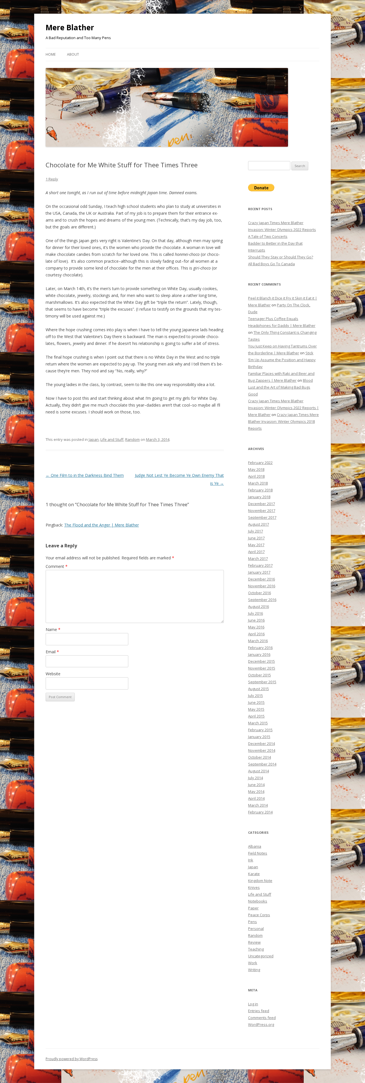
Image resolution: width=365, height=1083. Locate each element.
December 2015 (261, 661)
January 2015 (259, 736)
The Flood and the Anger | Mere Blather (101, 525)
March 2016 (258, 640)
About (73, 54)
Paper (253, 908)
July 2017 (255, 531)
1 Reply (52, 179)
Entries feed (258, 1010)
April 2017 (256, 551)
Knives (254, 887)
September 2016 (262, 599)
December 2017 (261, 503)
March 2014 (258, 805)
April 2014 (256, 798)
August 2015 (258, 688)
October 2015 (259, 675)
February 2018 (260, 490)
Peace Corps (259, 914)
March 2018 (258, 483)
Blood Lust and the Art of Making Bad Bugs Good (280, 387)
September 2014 (262, 764)
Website (53, 673)
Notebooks (257, 901)
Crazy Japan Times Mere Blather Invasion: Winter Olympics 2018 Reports (283, 421)
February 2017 (260, 565)
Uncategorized (260, 956)
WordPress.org (261, 1024)
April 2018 (256, 476)
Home (51, 54)
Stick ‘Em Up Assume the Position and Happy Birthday (282, 359)
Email (52, 651)
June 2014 (256, 784)
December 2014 (261, 743)
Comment (57, 566)
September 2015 (262, 681)
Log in (253, 1003)
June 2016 (256, 620)
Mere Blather (70, 27)
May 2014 (256, 791)
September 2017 (262, 517)
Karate (254, 873)
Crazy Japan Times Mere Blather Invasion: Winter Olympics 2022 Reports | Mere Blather (283, 407)
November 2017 (261, 510)
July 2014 (255, 777)
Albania (254, 846)
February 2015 (260, 729)
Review (254, 942)
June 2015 (256, 702)
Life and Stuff (111, 439)
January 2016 (259, 654)
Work (252, 962)
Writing (254, 969)
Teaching (256, 949)
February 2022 (260, 462)
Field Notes (257, 853)
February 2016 (260, 647)
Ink (250, 860)
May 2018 (256, 469)
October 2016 (259, 592)
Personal (256, 928)
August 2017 (258, 524)
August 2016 (258, 606)
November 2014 (261, 750)
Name (53, 629)
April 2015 (256, 716)
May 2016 (256, 627)
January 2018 (259, 496)
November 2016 (261, 585)
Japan (94, 439)
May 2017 (256, 544)
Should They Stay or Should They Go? (280, 257)
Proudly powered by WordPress (72, 1058)
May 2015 (256, 709)
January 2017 (259, 572)
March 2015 (258, 723)
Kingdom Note (260, 880)
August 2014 (258, 770)
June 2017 (256, 538)
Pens (252, 921)
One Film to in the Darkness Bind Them (85, 475)
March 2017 (258, 558)
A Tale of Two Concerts (267, 236)
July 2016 (255, 613)
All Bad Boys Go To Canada (271, 263)
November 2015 (261, 668)
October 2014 (259, 757)
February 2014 (260, 812)
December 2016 (261, 579)
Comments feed (262, 1017)
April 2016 (256, 633)
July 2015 (255, 695)
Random (132, 439)
